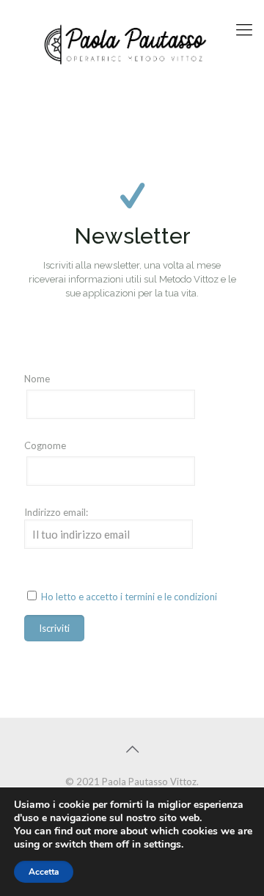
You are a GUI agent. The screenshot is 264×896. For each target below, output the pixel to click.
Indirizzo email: (56, 512)
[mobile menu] (244, 29)
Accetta (44, 872)
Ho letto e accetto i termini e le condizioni (129, 596)
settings (162, 844)
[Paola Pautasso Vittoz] (132, 44)
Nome (37, 379)
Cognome (45, 445)
